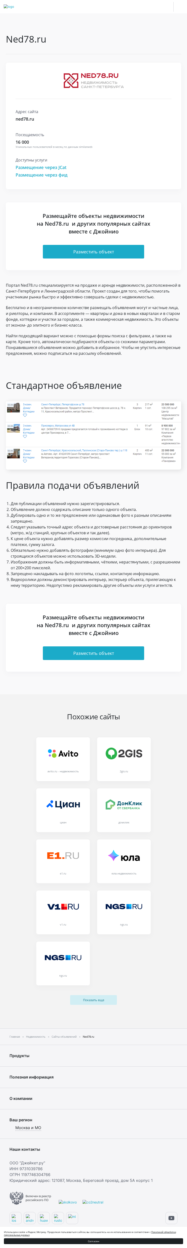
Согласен (93, 1241)
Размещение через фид (41, 175)
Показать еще (93, 1000)
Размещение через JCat (41, 167)
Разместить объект (93, 252)
